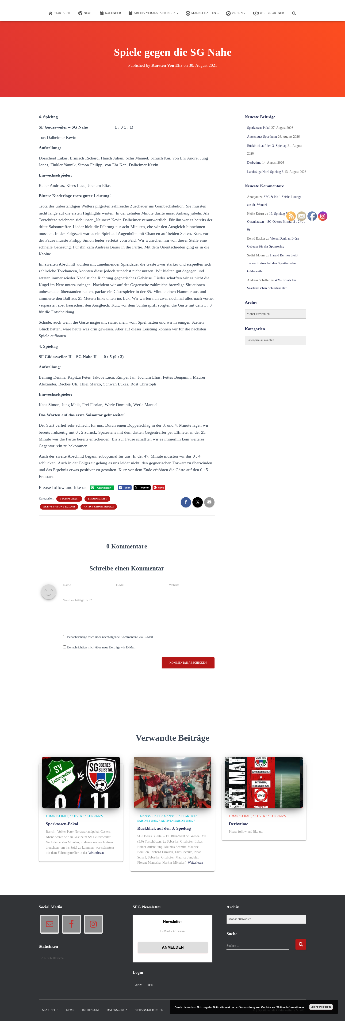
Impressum (90, 1010)
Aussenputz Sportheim (262, 136)
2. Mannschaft (97, 498)
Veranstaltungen (149, 1010)
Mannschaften (204, 13)
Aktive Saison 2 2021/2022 (59, 506)
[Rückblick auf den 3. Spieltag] (172, 782)
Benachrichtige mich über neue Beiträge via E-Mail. (101, 647)
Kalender (113, 13)
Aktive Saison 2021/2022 (99, 506)
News (88, 13)
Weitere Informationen (290, 1007)
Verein (237, 13)
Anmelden (144, 985)
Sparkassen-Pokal (258, 127)
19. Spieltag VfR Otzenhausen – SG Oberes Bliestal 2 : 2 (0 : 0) (276, 221)
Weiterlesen (96, 853)
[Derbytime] (264, 782)
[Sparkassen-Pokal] (81, 782)
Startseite (62, 13)
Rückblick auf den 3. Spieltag (267, 146)
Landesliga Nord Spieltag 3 (265, 172)
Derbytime (254, 162)
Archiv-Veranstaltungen (155, 13)
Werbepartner (272, 13)
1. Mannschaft (69, 498)
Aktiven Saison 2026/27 (86, 816)
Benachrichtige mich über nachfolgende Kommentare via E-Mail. (110, 637)
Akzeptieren (321, 1007)
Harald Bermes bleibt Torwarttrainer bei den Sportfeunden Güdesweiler (272, 263)
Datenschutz (117, 1010)
